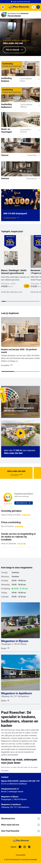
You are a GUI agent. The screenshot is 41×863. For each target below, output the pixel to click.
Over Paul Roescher (10, 831)
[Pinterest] (29, 847)
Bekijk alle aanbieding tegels (11, 292)
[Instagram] (24, 847)
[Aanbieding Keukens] (20, 68)
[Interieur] (20, 168)
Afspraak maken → (10, 414)
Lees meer (5, 770)
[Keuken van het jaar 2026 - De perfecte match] (20, 332)
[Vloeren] (20, 145)
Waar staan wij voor (10, 824)
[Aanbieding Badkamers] (20, 94)
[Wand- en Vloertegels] (20, 119)
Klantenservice (8, 818)
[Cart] (38, 7)
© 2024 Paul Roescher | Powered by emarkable (20, 859)
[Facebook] (20, 847)
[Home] (18, 7)
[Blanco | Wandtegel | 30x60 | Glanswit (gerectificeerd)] (11, 258)
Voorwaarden (20, 855)
